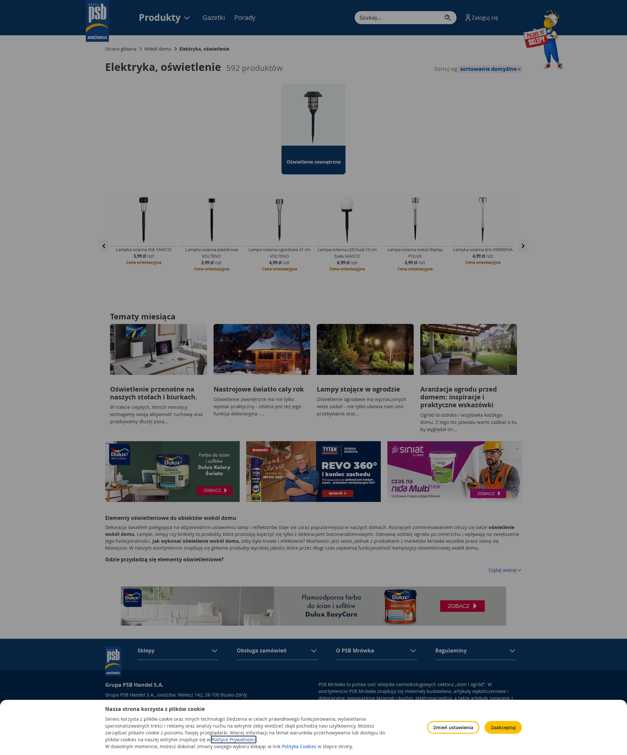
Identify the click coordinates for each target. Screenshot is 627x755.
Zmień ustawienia (453, 727)
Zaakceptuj (503, 727)
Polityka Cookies (299, 746)
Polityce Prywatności (234, 739)
